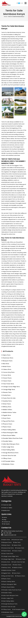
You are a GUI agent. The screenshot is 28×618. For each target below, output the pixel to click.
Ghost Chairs (7, 404)
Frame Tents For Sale (9, 398)
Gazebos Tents (7, 401)
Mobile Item (6, 510)
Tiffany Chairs (7, 458)
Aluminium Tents (8, 358)
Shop (4, 519)
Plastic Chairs (7, 427)
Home (5, 16)
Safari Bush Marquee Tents (11, 444)
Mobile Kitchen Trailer (9, 412)
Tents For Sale (7, 505)
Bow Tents (6, 363)
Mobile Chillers (7, 409)
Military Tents (7, 406)
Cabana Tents (7, 369)
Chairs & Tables (7, 507)
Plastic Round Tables (9, 435)
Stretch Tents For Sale (9, 455)
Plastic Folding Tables (9, 429)
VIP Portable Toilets (9, 461)
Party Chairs (6, 418)
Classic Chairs (7, 381)
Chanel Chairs (7, 378)
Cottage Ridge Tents (9, 389)
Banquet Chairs (7, 361)
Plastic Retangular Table (10, 432)
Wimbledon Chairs (8, 464)
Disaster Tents (7, 392)
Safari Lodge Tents (8, 447)
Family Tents (6, 395)
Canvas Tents (7, 375)
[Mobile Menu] (25, 3)
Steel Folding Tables (9, 450)
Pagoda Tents (7, 415)
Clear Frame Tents (8, 383)
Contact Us (6, 522)
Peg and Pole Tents (8, 421)
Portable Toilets (7, 441)
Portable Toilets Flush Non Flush (12, 438)
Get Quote (6, 524)
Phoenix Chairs (7, 424)
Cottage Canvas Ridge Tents (11, 386)
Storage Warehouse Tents (10, 452)
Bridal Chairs (7, 366)
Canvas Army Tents (8, 372)
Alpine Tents (6, 355)
